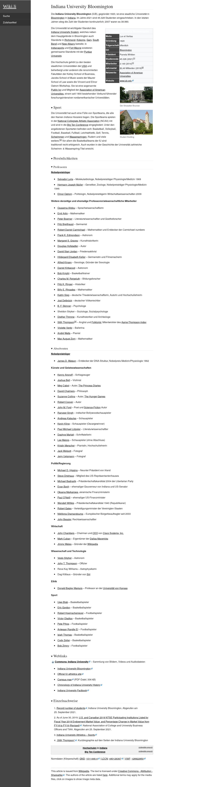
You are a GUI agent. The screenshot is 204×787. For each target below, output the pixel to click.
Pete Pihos (63, 623)
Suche (6, 16)
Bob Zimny (63, 645)
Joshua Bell (63, 380)
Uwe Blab (62, 602)
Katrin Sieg (63, 295)
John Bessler (64, 519)
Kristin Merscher (66, 445)
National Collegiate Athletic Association (79, 121)
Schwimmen (57, 136)
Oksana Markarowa (67, 492)
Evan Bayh (63, 486)
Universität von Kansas (115, 588)
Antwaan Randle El (67, 629)
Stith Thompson (65, 322)
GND (82, 758)
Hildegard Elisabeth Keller (71, 257)
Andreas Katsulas (66, 418)
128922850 (138, 758)
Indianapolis (57, 48)
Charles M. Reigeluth (68, 278)
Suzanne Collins (66, 396)
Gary (89, 40)
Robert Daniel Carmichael (71, 229)
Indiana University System (65, 32)
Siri (88, 574)
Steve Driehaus (65, 475)
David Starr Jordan (67, 251)
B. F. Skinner (64, 306)
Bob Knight (63, 273)
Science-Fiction (92, 407)
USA (84, 66)
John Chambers (65, 533)
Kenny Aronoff (65, 374)
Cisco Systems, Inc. (113, 533)
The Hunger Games (94, 396)
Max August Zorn (66, 338)
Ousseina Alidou (66, 208)
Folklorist (96, 322)
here (105, 775)
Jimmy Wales (64, 544)
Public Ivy (56, 89)
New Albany (68, 44)
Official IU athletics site (69, 674)
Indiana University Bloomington (74, 668)
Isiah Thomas (64, 634)
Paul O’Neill (63, 497)
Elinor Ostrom (64, 194)
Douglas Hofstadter (67, 246)
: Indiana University (71, 661)
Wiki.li (9, 6)
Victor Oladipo (65, 618)
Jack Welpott (64, 451)
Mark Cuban (63, 538)
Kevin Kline (63, 423)
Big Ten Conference (77, 124)
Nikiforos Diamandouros (70, 513)
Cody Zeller (63, 640)
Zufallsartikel (10, 22)
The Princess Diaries (89, 385)
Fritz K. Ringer (65, 284)
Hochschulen (89, 748)
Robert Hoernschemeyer (70, 613)
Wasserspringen (78, 136)
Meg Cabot (63, 385)
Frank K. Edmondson (68, 235)
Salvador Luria (65, 179)
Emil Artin (62, 213)
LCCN (104, 758)
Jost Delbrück (64, 300)
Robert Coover (65, 402)
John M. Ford (64, 407)
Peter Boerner (64, 218)
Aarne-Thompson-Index (133, 322)
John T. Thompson (67, 563)
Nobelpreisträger (60, 172)
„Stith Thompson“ (66, 740)
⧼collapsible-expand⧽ (146, 747)
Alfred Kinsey (64, 262)
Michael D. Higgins (67, 470)
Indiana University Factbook (72, 690)
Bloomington (58, 17)
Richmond (70, 40)
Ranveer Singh (65, 412)
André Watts (63, 333)
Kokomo (81, 40)
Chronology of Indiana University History (78, 685)
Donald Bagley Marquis (69, 588)
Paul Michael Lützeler (68, 429)
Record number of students (71, 708)
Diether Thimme (66, 317)
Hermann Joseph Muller (70, 184)
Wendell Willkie (65, 503)
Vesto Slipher (64, 558)
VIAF (127, 758)
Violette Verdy (64, 327)
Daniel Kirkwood (66, 268)
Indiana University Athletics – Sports (76, 735)
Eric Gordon (63, 607)
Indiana (72, 17)
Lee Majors (63, 440)
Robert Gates (64, 508)
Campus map (64, 679)
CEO (95, 533)
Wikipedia (92, 544)
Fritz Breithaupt (65, 224)
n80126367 (115, 758)
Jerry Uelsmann (65, 456)
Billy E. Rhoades (66, 289)
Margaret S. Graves (67, 240)
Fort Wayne (75, 48)
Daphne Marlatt (65, 434)
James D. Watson (66, 361)
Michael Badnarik (66, 481)
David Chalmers (66, 391)
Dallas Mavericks (99, 538)
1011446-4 (92, 758)
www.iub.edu (126, 80)
